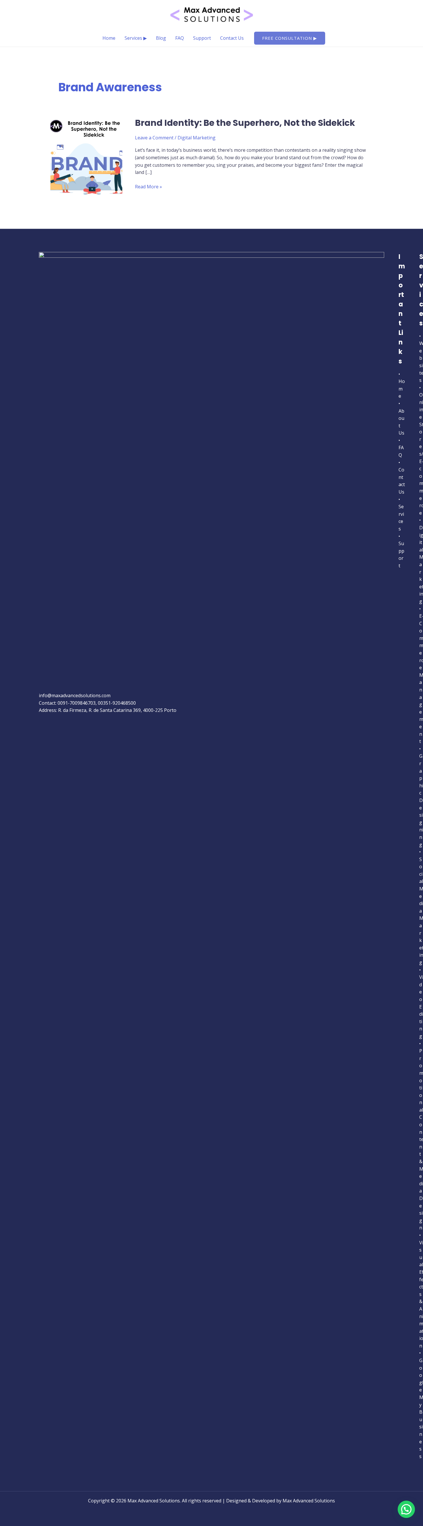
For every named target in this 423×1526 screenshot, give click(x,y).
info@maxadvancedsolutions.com (74, 695)
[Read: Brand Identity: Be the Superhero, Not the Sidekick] (86, 155)
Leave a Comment (154, 137)
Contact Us (232, 38)
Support (202, 38)
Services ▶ (136, 38)
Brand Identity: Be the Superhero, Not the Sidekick (245, 123)
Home (108, 38)
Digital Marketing (197, 137)
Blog (161, 38)
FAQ (179, 38)
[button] (289, 38)
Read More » (148, 187)
